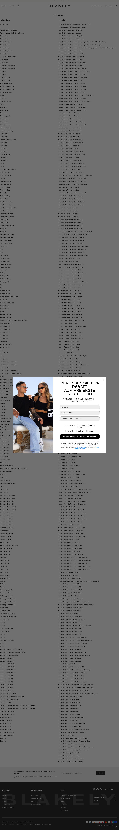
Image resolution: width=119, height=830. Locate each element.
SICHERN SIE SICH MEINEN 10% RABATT (79, 437)
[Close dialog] (103, 380)
